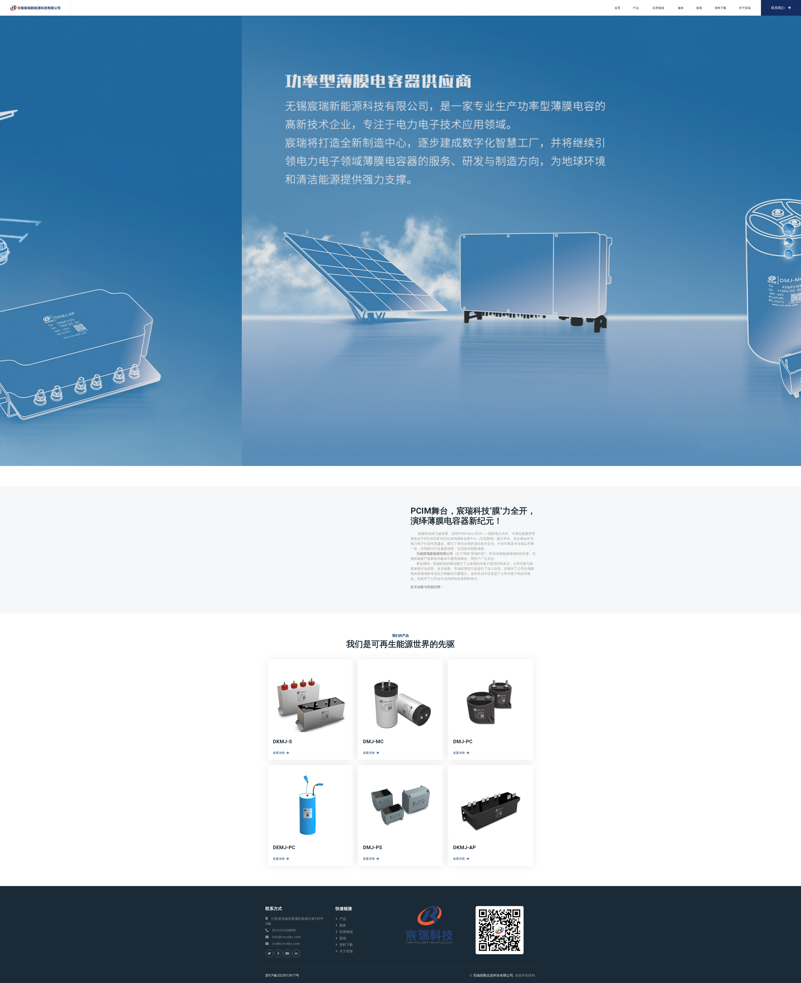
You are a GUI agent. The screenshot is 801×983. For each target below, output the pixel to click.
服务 (681, 8)
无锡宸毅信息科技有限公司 (493, 975)
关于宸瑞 (745, 8)
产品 (636, 8)
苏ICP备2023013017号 (282, 975)
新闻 (699, 8)
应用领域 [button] (658, 8)
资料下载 (720, 8)
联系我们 (778, 7)
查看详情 (279, 753)
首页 (617, 8)
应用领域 (346, 931)
